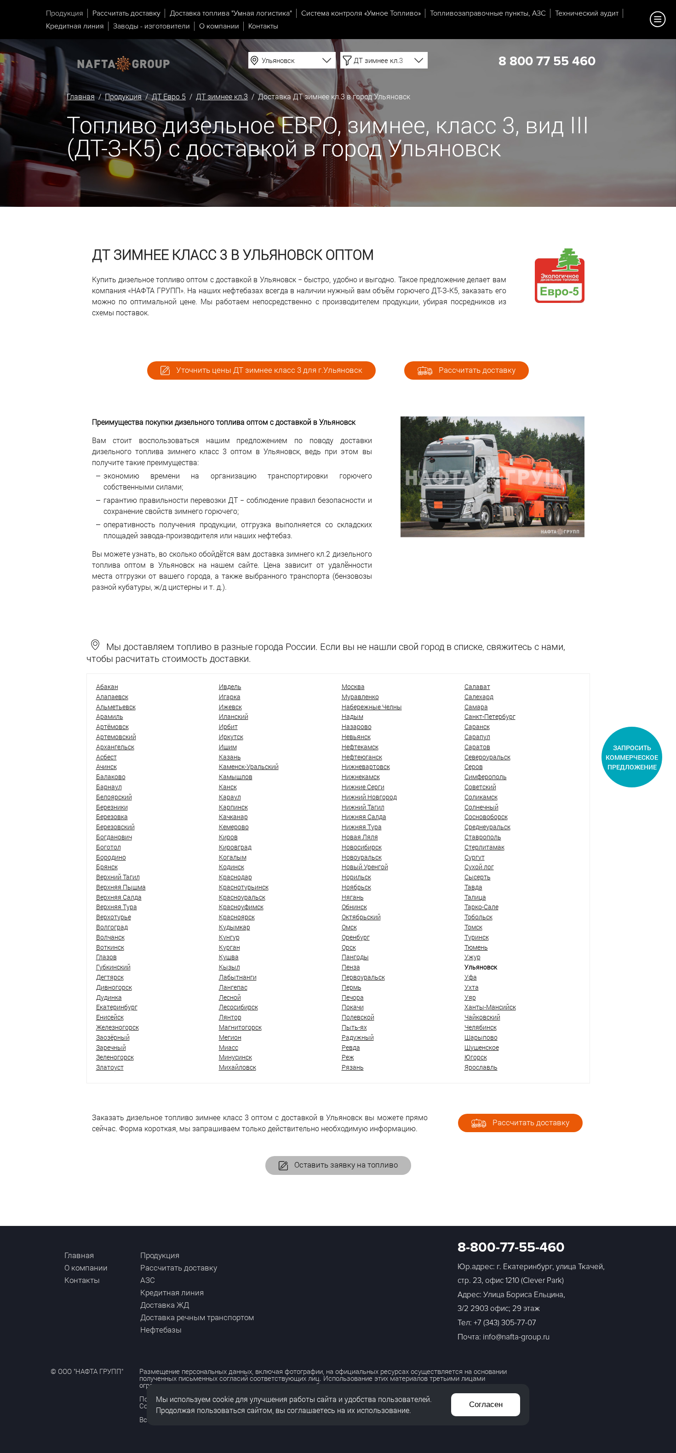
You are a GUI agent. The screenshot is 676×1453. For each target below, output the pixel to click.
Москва (353, 686)
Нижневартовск (366, 766)
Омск (349, 927)
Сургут (474, 857)
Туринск (476, 937)
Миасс (228, 1047)
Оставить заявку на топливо (345, 1164)
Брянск (107, 866)
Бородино (111, 857)
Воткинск (110, 947)
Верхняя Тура (116, 906)
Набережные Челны (372, 706)
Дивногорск (114, 987)
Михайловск (237, 1067)
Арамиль (109, 716)
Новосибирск (362, 847)
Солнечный (481, 807)
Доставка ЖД (164, 1305)
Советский (480, 786)
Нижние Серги (363, 786)
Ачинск (106, 766)
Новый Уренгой (365, 866)
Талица (475, 897)
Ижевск (230, 706)
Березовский (115, 826)
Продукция (64, 13)
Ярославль (481, 1067)
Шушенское (481, 1047)
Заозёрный (113, 1037)
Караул (230, 796)
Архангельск (115, 746)
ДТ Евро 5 (169, 96)
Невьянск (356, 736)
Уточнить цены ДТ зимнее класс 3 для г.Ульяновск (268, 370)
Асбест (106, 756)
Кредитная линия (75, 26)
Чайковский (482, 1017)
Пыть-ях (354, 1027)
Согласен (486, 1404)
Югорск (475, 1057)
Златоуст (110, 1067)
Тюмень (476, 947)
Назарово (357, 726)
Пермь (351, 987)
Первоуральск (363, 977)
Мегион (230, 1037)
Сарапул (477, 736)
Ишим (228, 746)
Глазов (106, 956)
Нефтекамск (360, 746)
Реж (348, 1057)
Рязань (353, 1067)
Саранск (477, 726)
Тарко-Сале (481, 906)
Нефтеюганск (362, 756)
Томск (473, 927)
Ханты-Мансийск (490, 1007)
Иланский (233, 716)
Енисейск (110, 1017)
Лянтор (230, 1017)
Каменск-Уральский (249, 766)
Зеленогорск (115, 1057)
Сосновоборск (486, 816)
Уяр (470, 997)
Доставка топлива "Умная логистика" (231, 13)
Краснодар (235, 876)
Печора (353, 997)
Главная (81, 96)
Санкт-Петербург (490, 716)
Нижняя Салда (364, 816)
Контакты (263, 26)
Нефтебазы (161, 1329)
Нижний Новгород (369, 796)
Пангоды (355, 956)
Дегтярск (110, 977)
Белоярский (114, 796)
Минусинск (235, 1057)
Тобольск (478, 916)
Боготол (108, 847)
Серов (473, 766)
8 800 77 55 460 (547, 61)
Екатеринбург (116, 1007)
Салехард (478, 696)
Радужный (358, 1037)
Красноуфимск (241, 906)
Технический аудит (587, 13)
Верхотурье (113, 916)
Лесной (230, 997)
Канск (228, 786)
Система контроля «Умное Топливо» (361, 13)
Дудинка (109, 997)
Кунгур (229, 937)
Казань (230, 756)
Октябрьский (361, 916)
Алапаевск (112, 696)
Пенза (351, 967)
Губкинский (113, 967)
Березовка (112, 816)
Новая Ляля (360, 836)
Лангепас (233, 987)
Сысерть (477, 876)
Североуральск (487, 756)
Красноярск (237, 916)
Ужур (472, 956)
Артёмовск (112, 726)
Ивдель (230, 686)
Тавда (473, 887)
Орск (349, 947)
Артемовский (116, 736)
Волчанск (110, 937)
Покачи (353, 1007)
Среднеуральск (487, 826)
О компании (219, 26)
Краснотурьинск (244, 887)
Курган (229, 947)
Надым (352, 716)
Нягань (353, 897)
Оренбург (356, 937)
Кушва (229, 956)
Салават (477, 686)
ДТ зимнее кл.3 (222, 96)
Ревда (351, 1047)
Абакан (107, 686)
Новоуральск (362, 857)
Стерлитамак (484, 847)
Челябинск (480, 1027)
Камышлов (235, 776)
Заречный (111, 1047)
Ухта (471, 987)
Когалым (232, 857)
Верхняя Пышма (121, 887)
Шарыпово (481, 1037)
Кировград (235, 847)
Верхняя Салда (119, 897)
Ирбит (228, 726)
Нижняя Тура (362, 826)
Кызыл (229, 967)
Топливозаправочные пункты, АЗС (488, 13)
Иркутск (231, 736)
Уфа (470, 977)
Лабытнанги (238, 977)
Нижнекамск (361, 776)
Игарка (230, 696)
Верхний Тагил (118, 876)
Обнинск (354, 906)
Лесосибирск (238, 1007)
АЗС (147, 1280)
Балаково (111, 776)
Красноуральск (242, 897)
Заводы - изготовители (151, 26)
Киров (228, 836)
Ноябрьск (356, 887)
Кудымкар (234, 927)
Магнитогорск (240, 1027)
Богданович (114, 836)
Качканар (233, 816)
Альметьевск (116, 706)
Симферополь (485, 776)
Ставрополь (482, 836)
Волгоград (112, 927)
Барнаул (109, 786)
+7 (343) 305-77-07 (505, 1323)
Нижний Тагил (363, 807)
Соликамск (481, 796)
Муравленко (360, 696)
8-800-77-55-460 (511, 1247)
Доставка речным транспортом (197, 1317)
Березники (112, 807)
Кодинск (231, 866)
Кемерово (234, 826)
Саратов (477, 746)
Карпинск (233, 807)
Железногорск (117, 1027)
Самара (476, 706)
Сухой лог (479, 866)
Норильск (356, 876)
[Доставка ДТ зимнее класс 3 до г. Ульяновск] (492, 534)
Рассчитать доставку (126, 13)
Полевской (358, 1017)
